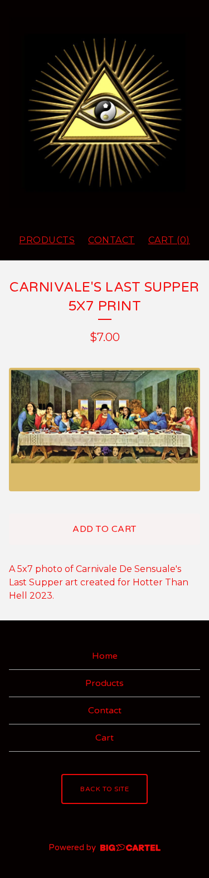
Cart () (169, 240)
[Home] (104, 112)
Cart (104, 737)
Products (47, 240)
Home (105, 656)
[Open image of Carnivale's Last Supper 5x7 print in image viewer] (104, 429)
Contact (111, 240)
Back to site (104, 789)
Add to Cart (104, 529)
